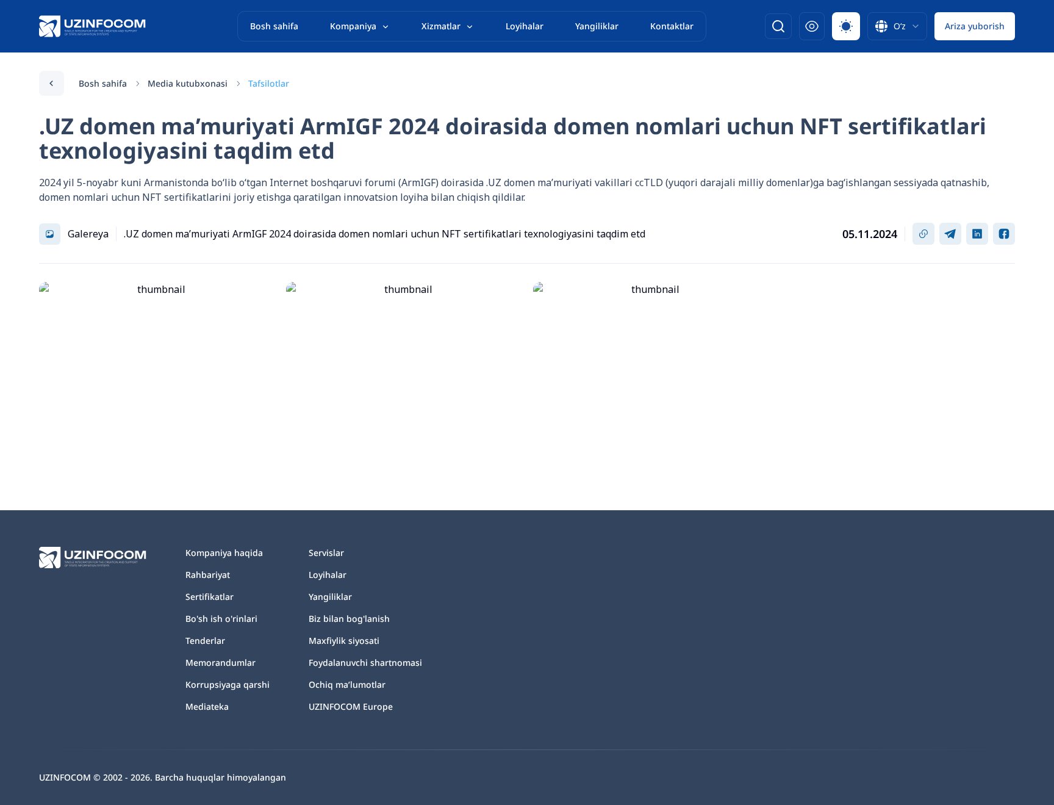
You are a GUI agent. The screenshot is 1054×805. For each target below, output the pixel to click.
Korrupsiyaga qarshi (227, 684)
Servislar (326, 552)
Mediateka (207, 706)
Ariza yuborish (975, 26)
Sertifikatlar (209, 596)
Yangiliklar (596, 26)
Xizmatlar (441, 26)
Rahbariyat (207, 574)
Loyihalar (524, 26)
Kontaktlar (672, 26)
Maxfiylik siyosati (344, 640)
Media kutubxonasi (188, 83)
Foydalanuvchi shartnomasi (365, 662)
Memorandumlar (220, 662)
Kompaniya (353, 26)
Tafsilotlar (268, 83)
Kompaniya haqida (224, 552)
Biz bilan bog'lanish (349, 618)
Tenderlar (205, 640)
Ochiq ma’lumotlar (347, 684)
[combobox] (897, 26)
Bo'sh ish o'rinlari (221, 618)
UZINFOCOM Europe (351, 706)
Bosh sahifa (274, 26)
